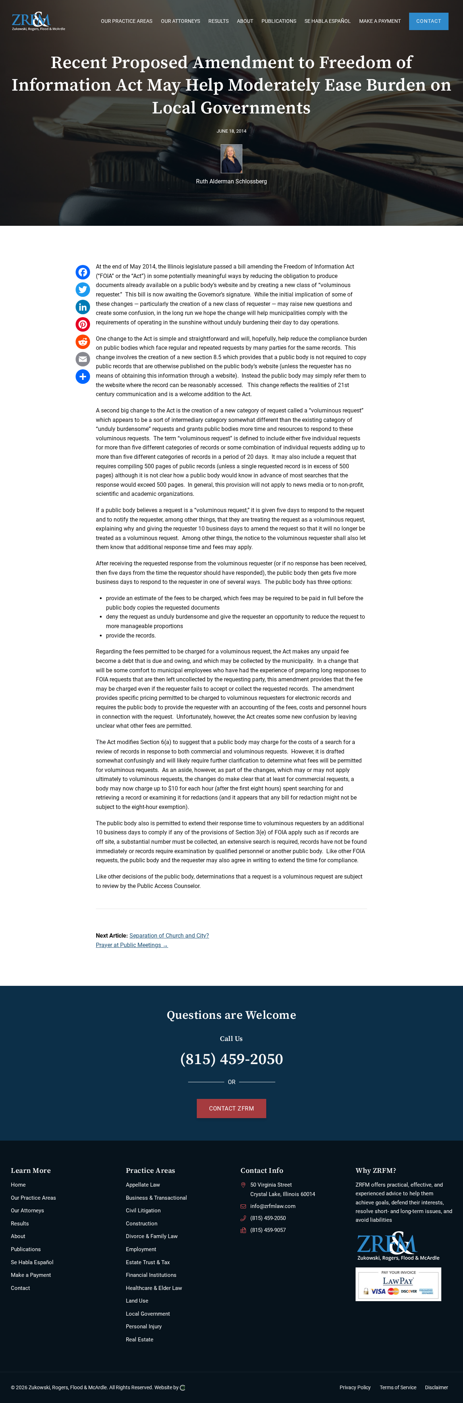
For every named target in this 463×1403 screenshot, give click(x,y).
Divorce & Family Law (152, 1236)
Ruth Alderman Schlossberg (231, 181)
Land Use (137, 1301)
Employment (141, 1249)
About (18, 1236)
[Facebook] (83, 272)
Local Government (148, 1314)
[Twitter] (83, 289)
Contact (20, 1288)
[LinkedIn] (83, 307)
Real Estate (139, 1339)
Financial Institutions (151, 1275)
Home (18, 1185)
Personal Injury (144, 1326)
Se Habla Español (32, 1262)
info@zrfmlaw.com (273, 1206)
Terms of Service (398, 1388)
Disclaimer (436, 1388)
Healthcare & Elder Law (154, 1288)
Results (20, 1223)
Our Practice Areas (33, 1198)
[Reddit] (83, 341)
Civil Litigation (143, 1210)
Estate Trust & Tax (148, 1262)
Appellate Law (143, 1185)
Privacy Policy (355, 1388)
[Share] (83, 376)
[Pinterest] (83, 324)
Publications (26, 1249)
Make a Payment (31, 1275)
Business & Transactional (156, 1198)
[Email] (83, 359)
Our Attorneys (27, 1210)
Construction (141, 1223)
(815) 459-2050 (231, 1058)
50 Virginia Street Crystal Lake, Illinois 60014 (282, 1189)
